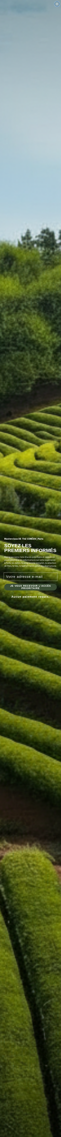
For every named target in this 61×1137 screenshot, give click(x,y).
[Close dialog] (57, 3)
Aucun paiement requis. (30, 596)
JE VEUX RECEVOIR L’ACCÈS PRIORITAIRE (30, 587)
